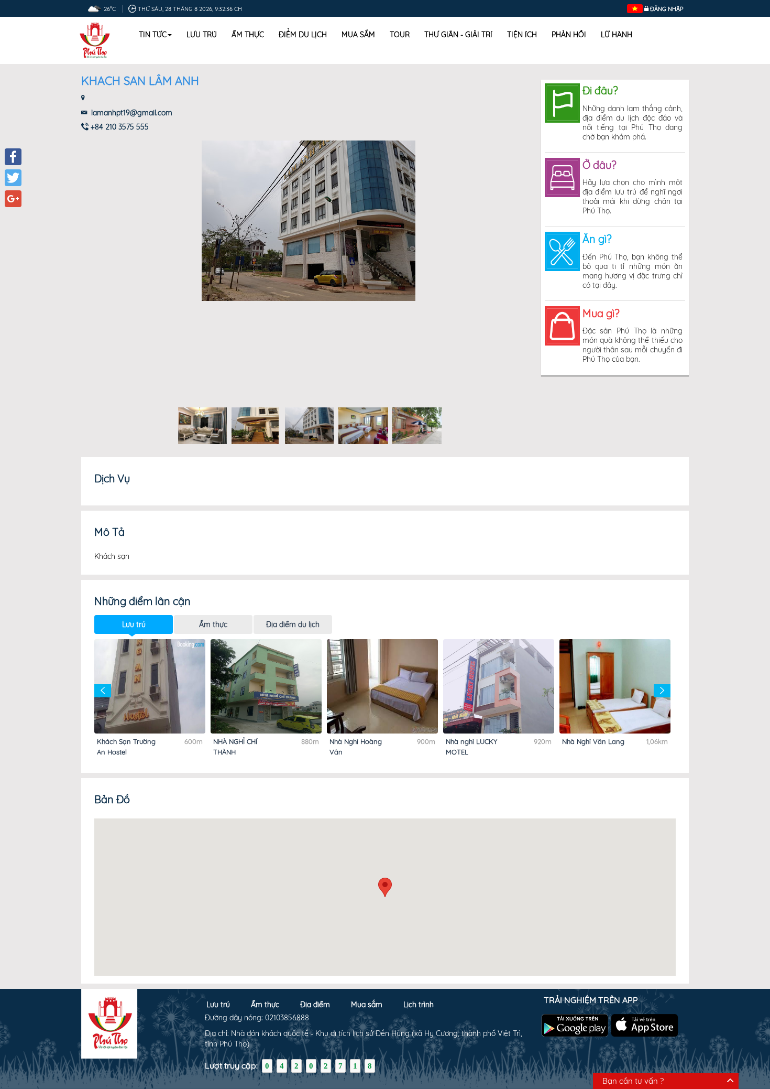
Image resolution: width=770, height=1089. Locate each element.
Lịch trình (418, 1004)
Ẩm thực (248, 34)
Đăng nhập (667, 9)
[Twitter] (13, 177)
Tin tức (153, 34)
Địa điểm (315, 1004)
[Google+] (13, 198)
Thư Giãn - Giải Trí (458, 34)
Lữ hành (616, 34)
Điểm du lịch (303, 34)
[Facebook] (13, 156)
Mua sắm (358, 34)
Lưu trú (201, 34)
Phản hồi (569, 34)
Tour (400, 34)
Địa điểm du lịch (293, 624)
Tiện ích (522, 34)
